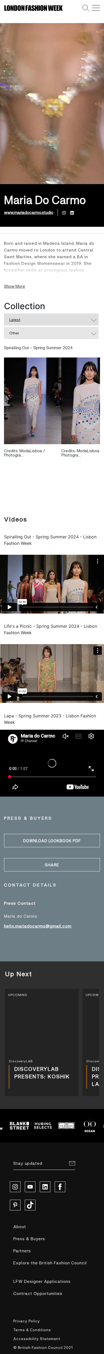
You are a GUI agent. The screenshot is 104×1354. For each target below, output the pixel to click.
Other (14, 333)
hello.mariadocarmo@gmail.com (37, 925)
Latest (14, 319)
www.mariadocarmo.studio (28, 212)
